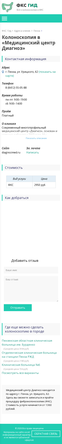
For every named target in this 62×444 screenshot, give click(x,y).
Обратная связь (45, 434)
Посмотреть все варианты (20, 373)
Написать (32, 152)
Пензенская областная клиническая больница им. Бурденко (27, 342)
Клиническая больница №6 (21, 365)
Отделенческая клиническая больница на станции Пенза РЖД (29, 355)
